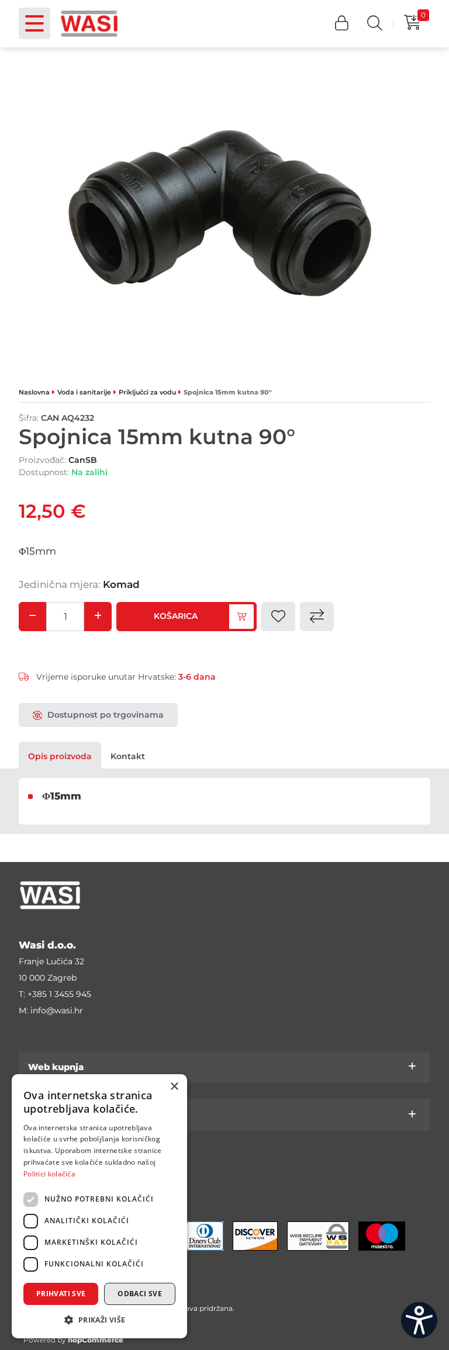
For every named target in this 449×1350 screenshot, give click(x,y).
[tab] (60, 756)
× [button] (174, 1086)
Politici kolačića (49, 1174)
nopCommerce (95, 1339)
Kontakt (127, 756)
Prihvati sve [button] (61, 1294)
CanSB (82, 460)
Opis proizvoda (60, 756)
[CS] (419, 1320)
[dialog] (99, 1206)
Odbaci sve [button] (140, 1294)
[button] (342, 24)
